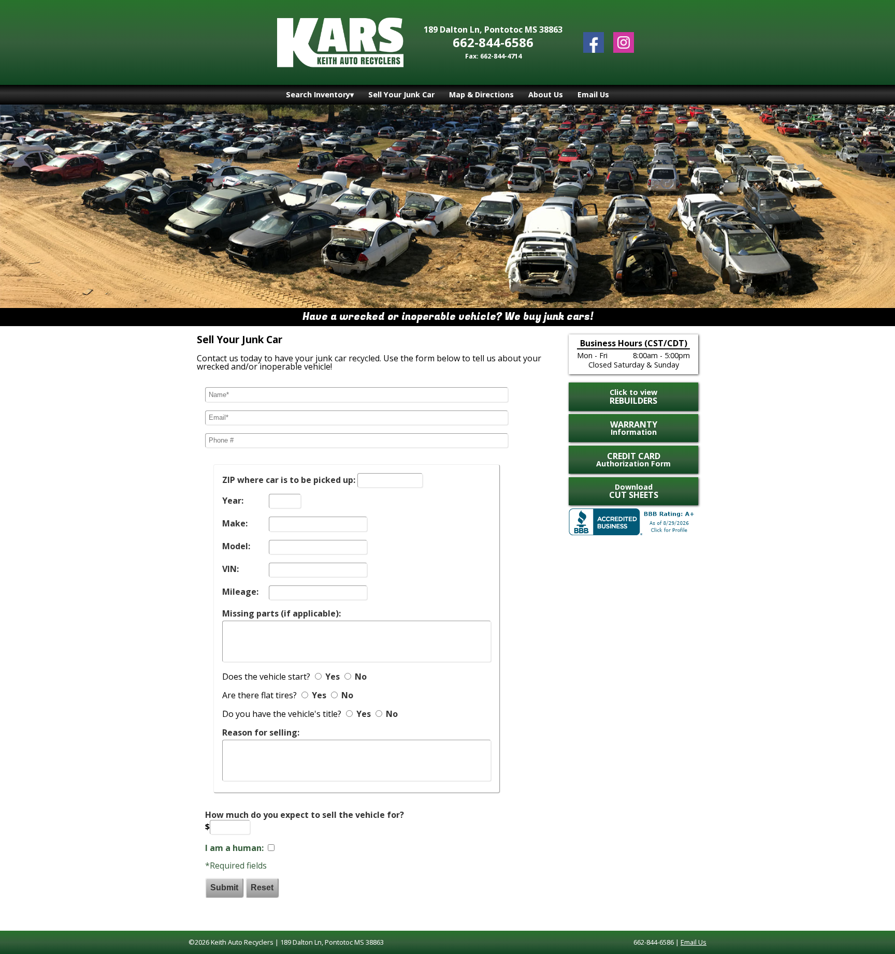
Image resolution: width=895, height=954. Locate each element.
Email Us (593, 94)
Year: (232, 500)
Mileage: (240, 591)
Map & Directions (481, 94)
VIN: (230, 569)
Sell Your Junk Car (401, 94)
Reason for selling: (260, 732)
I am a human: (234, 848)
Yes (332, 676)
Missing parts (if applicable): (281, 613)
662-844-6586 (493, 42)
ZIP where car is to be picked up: (288, 480)
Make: (235, 523)
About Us (545, 94)
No (361, 676)
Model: (236, 546)
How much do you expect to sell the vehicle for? (304, 814)
